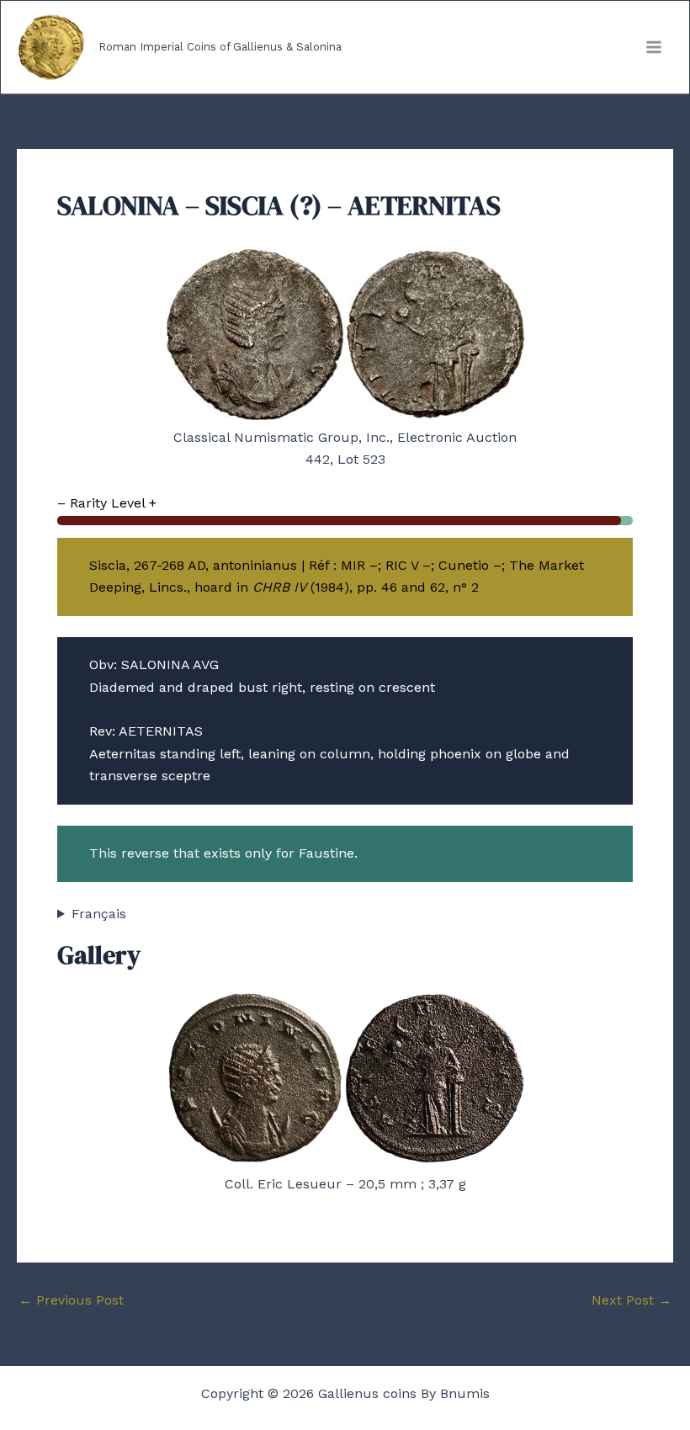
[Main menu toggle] (653, 47)
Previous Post (71, 1300)
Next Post (631, 1300)
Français (99, 914)
